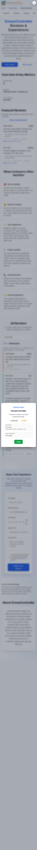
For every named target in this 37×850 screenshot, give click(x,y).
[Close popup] (34, 3)
